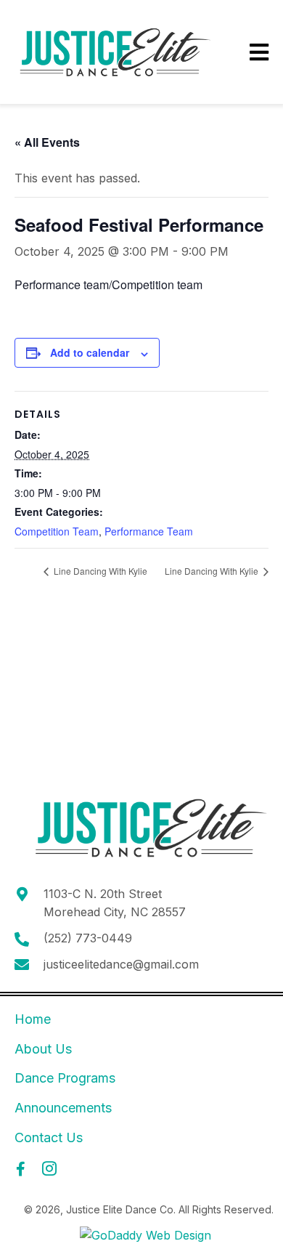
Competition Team (57, 531)
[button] (20, 1169)
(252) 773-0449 (88, 938)
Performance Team (148, 531)
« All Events (47, 142)
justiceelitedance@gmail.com (121, 964)
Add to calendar (89, 353)
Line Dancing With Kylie (99, 571)
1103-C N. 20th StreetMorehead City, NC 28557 (115, 903)
